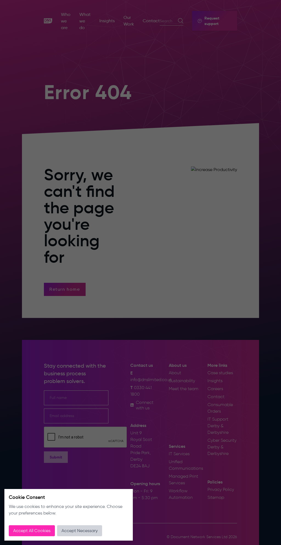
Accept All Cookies (31, 530)
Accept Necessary (79, 530)
